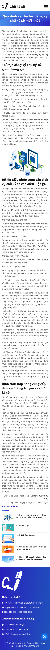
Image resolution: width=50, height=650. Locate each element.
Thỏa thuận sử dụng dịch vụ (18, 634)
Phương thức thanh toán (16, 629)
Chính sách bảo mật (14, 624)
